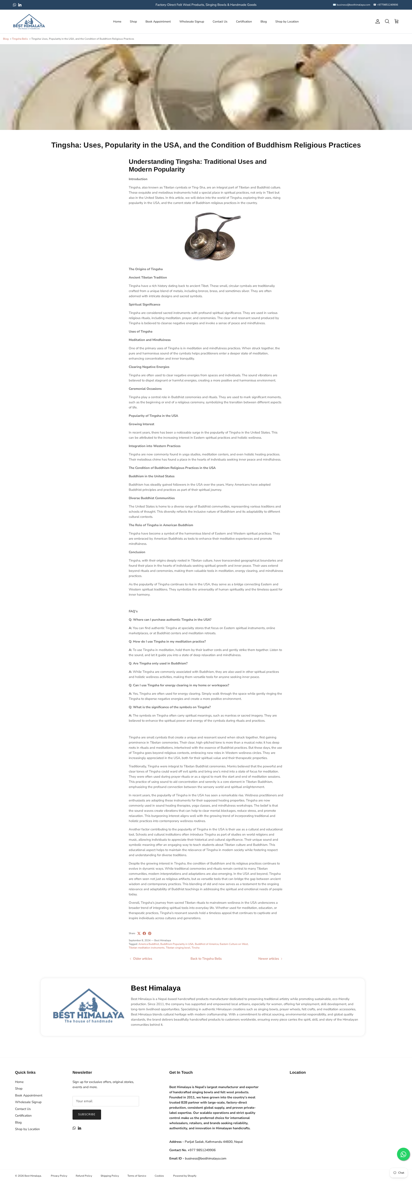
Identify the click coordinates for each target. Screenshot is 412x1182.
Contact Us (220, 22)
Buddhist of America (206, 944)
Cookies (159, 1175)
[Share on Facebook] (144, 933)
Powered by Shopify (184, 1175)
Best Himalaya (156, 988)
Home (117, 22)
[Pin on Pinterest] (149, 933)
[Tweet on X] (139, 933)
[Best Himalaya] (29, 21)
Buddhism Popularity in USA (177, 944)
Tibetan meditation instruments (147, 947)
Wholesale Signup (191, 22)
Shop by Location (287, 22)
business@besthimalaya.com (205, 1158)
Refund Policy (84, 1175)
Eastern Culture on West (234, 944)
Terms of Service (136, 1175)
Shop (133, 22)
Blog (264, 22)
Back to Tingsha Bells (206, 958)
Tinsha (195, 947)
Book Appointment (158, 22)
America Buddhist (148, 944)
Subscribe (86, 1114)
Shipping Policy (110, 1175)
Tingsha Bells (20, 39)
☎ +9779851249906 (385, 4)
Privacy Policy (59, 1175)
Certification (244, 22)
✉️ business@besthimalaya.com (351, 4)
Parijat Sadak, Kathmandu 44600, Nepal (214, 1142)
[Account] (376, 21)
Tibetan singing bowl (178, 947)
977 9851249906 (202, 1150)
